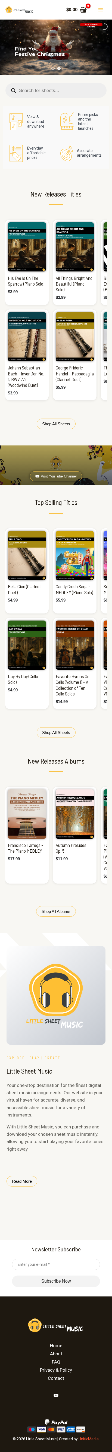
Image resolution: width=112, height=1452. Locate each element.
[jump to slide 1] (53, 68)
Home (56, 1345)
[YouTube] (56, 1395)
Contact (56, 1378)
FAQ (56, 1362)
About (56, 1353)
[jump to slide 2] (59, 68)
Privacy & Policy (56, 1370)
